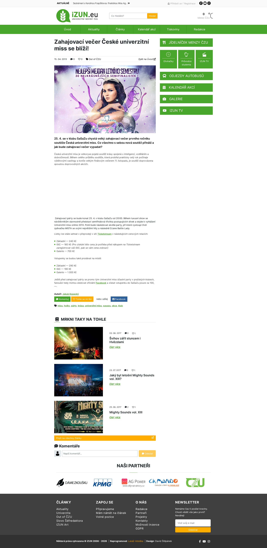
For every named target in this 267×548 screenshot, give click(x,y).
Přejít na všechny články (68, 438)
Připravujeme (105, 509)
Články (120, 29)
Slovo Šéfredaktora (69, 520)
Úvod (67, 29)
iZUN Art (62, 524)
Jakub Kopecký (70, 294)
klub (120, 305)
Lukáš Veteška (135, 541)
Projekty (141, 517)
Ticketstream (104, 233)
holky (67, 305)
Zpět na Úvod (146, 59)
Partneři (141, 513)
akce (114, 305)
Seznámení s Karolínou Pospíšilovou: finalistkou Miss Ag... (100, 3)
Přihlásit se (176, 3)
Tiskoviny (173, 29)
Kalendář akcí (147, 29)
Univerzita (63, 513)
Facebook (101, 282)
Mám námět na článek (111, 513)
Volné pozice (105, 517)
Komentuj (63, 299)
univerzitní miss (93, 305)
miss (60, 305)
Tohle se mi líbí (84, 299)
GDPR (140, 528)
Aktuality (94, 29)
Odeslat (148, 453)
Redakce (199, 29)
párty (74, 305)
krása (81, 305)
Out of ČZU (95, 59)
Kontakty (142, 520)
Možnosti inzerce (147, 524)
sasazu (107, 305)
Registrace (189, 3)
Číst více (114, 347)
